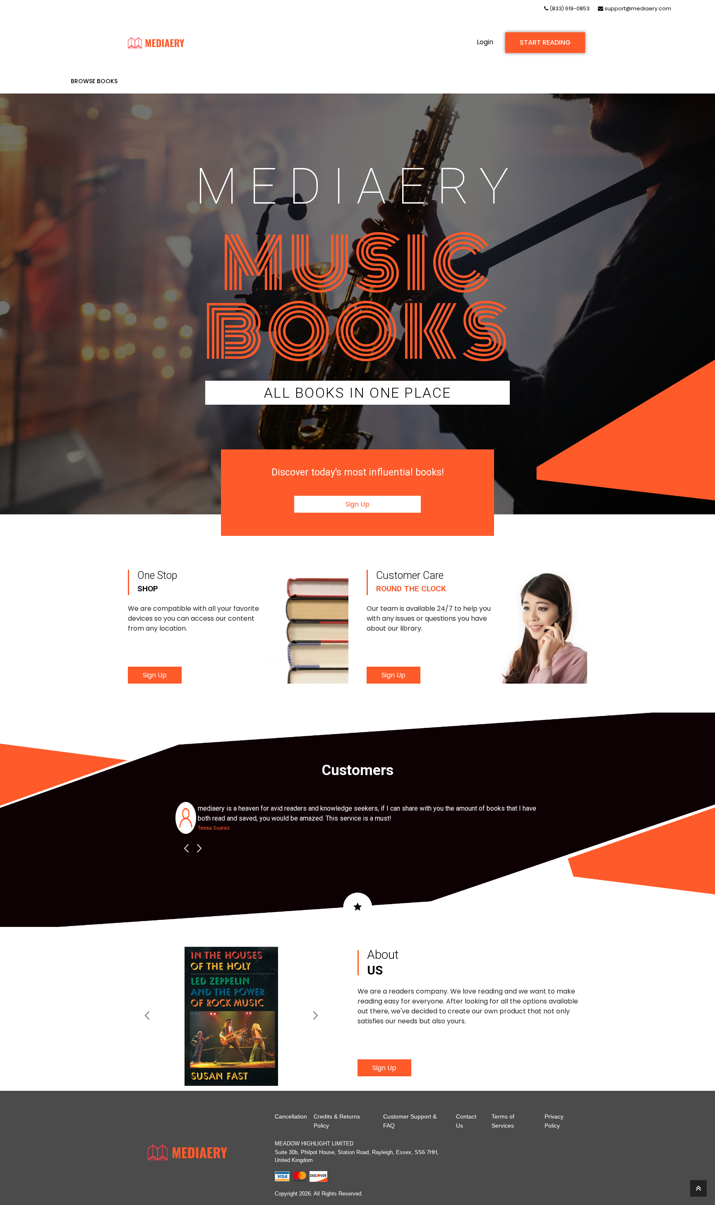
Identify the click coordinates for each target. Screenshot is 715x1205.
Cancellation (291, 1116)
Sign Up (357, 504)
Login (485, 42)
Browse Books (94, 81)
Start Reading (545, 42)
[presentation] (186, 848)
